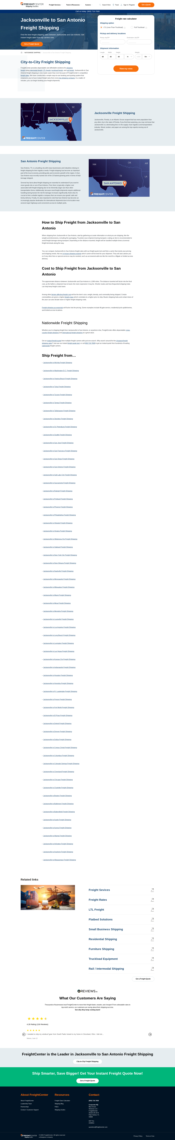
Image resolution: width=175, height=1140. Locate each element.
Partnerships (25, 1107)
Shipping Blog (59, 1103)
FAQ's (57, 1107)
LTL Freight (96, 909)
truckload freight (57, 70)
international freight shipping (72, 333)
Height (118, 52)
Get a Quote (146, 5)
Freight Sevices (99, 889)
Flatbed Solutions (101, 919)
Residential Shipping (103, 939)
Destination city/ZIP (133, 37)
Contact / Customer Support (30, 1110)
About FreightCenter (27, 1100)
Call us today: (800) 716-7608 (88, 11)
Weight (137, 52)
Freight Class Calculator (62, 1100)
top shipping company (67, 78)
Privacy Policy (138, 1136)
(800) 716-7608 (94, 1100)
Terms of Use (150, 1136)
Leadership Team (26, 1103)
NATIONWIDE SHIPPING (33, 52)
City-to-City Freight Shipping (87, 1061)
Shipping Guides (60, 1110)
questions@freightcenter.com (98, 1127)
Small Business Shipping (106, 929)
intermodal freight (36, 70)
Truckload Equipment (103, 958)
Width (110, 52)
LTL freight (47, 70)
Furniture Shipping (101, 949)
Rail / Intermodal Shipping (106, 968)
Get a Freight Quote (31, 44)
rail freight (70, 70)
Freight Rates (98, 899)
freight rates (25, 75)
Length (102, 52)
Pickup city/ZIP (104, 37)
